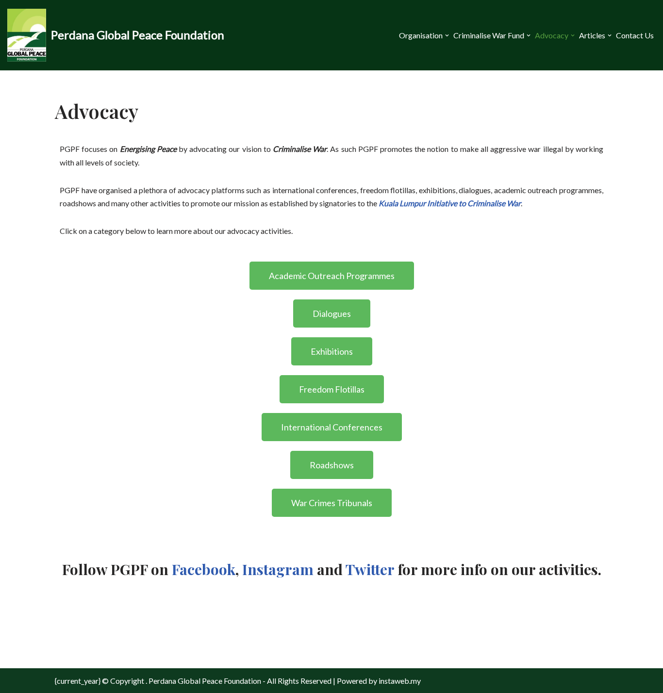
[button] (447, 35)
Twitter (370, 569)
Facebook (203, 569)
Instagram (278, 569)
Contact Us (635, 35)
